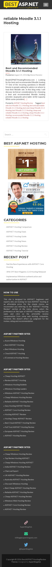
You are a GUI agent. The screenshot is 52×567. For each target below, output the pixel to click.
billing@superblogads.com (26, 537)
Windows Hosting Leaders (16, 389)
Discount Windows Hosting (16, 484)
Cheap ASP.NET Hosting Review (18, 496)
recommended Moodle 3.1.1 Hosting (26, 115)
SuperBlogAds (26, 527)
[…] (25, 99)
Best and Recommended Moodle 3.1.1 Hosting (21, 69)
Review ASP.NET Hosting (15, 380)
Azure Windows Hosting (15, 340)
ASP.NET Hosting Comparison (19, 227)
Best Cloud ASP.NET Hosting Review (20, 423)
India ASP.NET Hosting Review (17, 467)
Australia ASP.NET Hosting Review (19, 479)
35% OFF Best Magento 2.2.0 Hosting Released (26, 272)
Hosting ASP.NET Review (15, 414)
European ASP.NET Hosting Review (19, 431)
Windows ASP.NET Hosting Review (19, 393)
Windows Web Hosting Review (18, 501)
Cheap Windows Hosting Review (18, 397)
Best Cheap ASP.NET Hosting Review (20, 488)
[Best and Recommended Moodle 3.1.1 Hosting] (26, 49)
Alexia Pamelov (36, 75)
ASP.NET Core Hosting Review (17, 410)
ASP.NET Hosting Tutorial (17, 250)
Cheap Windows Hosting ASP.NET (19, 462)
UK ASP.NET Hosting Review (17, 475)
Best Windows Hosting (14, 349)
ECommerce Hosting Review (17, 357)
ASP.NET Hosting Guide (16, 236)
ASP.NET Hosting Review (23, 103)
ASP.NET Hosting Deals (16, 231)
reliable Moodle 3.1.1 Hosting (17, 117)
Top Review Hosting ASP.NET (17, 458)
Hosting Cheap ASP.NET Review (18, 418)
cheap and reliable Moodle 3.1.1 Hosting (23, 111)
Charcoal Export (11, 471)
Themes (14, 562)
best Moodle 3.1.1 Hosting (22, 110)
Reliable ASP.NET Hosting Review (19, 401)
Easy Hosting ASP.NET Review (17, 406)
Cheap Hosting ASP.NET (15, 376)
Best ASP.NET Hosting (14, 345)
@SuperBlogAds (26, 549)
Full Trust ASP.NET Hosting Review (19, 427)
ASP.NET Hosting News (16, 241)
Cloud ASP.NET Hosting (15, 353)
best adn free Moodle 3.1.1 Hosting (25, 104)
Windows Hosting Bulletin (16, 384)
